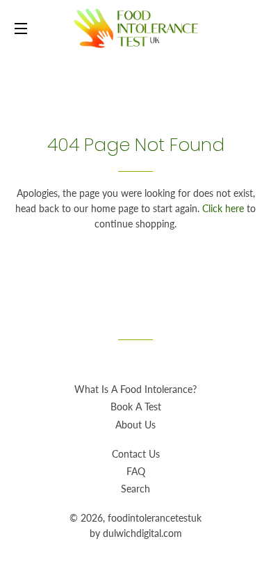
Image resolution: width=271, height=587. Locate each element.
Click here (223, 208)
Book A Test (135, 406)
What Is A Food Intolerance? (135, 389)
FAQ (135, 471)
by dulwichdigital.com (136, 533)
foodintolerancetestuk (155, 518)
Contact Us (136, 454)
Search (135, 488)
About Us (135, 425)
